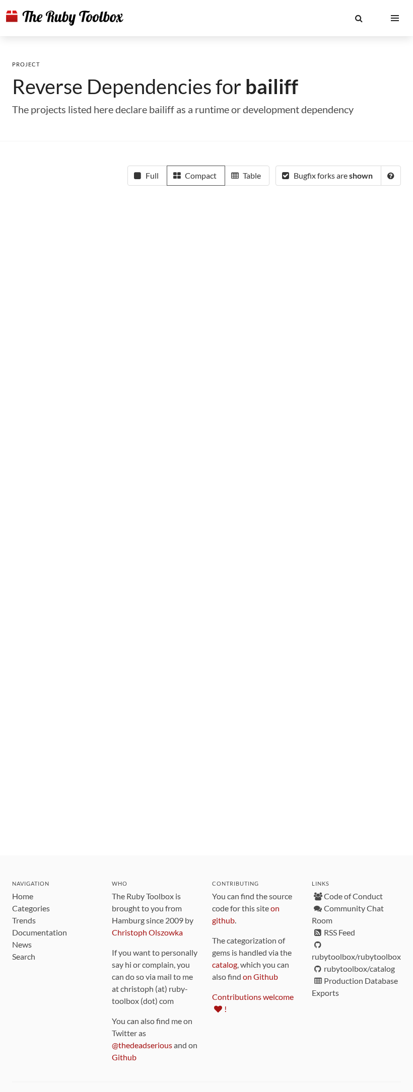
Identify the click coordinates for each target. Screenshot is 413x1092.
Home (22, 896)
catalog (224, 964)
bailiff (271, 86)
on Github (260, 976)
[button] (358, 18)
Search (23, 956)
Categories (31, 908)
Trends (24, 920)
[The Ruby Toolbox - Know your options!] (64, 18)
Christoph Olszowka (147, 932)
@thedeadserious (142, 1045)
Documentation (39, 932)
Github (124, 1057)
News (22, 944)
